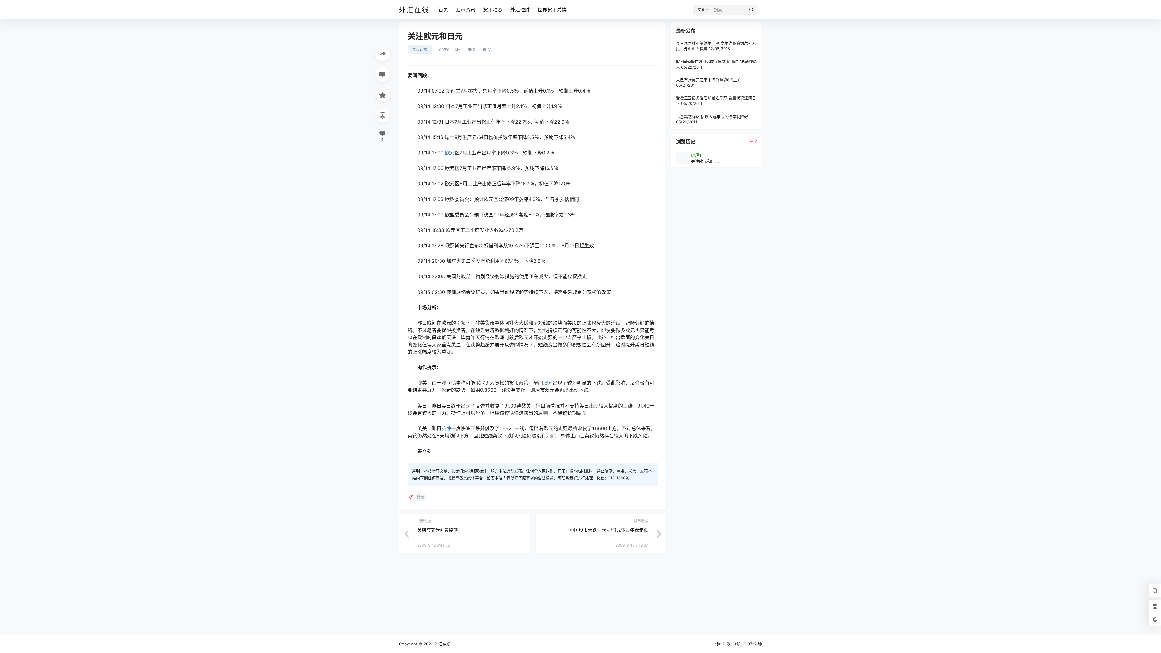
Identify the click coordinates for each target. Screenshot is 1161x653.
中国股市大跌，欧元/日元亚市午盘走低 (609, 530)
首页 (443, 10)
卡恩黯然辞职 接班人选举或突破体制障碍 (712, 116)
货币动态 (492, 10)
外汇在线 (441, 644)
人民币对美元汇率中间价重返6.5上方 (708, 79)
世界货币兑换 (552, 10)
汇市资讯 (465, 10)
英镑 (446, 428)
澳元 (548, 383)
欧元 (450, 153)
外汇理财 (520, 10)
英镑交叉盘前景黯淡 (437, 530)
